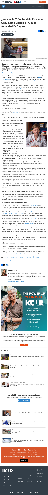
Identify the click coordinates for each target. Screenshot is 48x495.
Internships (30, 481)
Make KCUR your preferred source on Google (24, 395)
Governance (39, 476)
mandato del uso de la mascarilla (25, 88)
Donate (43, 2)
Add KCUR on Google (24, 400)
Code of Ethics (40, 473)
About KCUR (20, 470)
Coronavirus (14, 257)
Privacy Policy (39, 481)
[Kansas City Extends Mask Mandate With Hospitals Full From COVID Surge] (6, 413)
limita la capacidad (33, 205)
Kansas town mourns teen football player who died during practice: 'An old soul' (27, 356)
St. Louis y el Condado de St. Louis (14, 213)
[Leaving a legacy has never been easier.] (24, 308)
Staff (29, 472)
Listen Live (20, 472)
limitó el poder (33, 218)
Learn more (24, 345)
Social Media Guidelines (39, 470)
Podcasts (20, 478)
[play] (3, 6)
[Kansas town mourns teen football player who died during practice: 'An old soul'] (5, 357)
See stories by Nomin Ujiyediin (16, 281)
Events (29, 470)
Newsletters (20, 481)
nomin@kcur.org (17, 253)
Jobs (28, 478)
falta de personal (6, 79)
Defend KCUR (24, 460)
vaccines (37, 257)
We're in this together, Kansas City (24, 450)
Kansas (36, 80)
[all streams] (46, 6)
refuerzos (15, 112)
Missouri (31, 80)
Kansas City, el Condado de (34, 211)
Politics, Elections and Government (17, 382)
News (2, 15)
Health (21, 257)
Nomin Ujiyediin (9, 30)
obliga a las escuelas (29, 223)
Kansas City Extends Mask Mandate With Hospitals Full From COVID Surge (27, 412)
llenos (39, 77)
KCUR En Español (9, 260)
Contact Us (30, 475)
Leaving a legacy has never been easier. (24, 334)
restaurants (29, 257)
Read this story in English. (8, 72)
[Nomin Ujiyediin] (4, 272)
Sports (11, 354)
